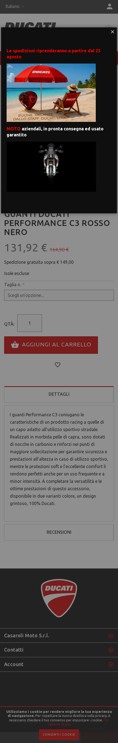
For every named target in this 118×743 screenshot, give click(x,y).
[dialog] (59, 371)
